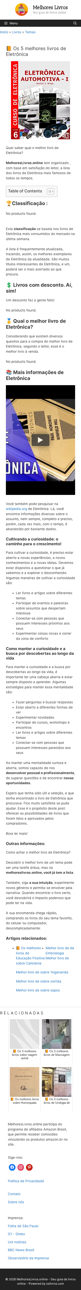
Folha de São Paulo (23, 1226)
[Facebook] (12, 1167)
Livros (16, 32)
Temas (30, 32)
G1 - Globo (16, 1234)
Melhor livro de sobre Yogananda (42, 972)
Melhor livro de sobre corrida (38, 981)
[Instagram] (21, 1167)
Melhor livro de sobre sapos (38, 990)
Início (4, 32)
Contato (14, 1194)
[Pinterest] (29, 1167)
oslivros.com (55, 1283)
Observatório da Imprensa (28, 1258)
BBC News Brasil (21, 1250)
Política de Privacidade (26, 1181)
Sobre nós (16, 1202)
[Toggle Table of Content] (48, 191)
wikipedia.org (16, 509)
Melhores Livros (50, 7)
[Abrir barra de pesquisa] (75, 23)
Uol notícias (17, 1242)
